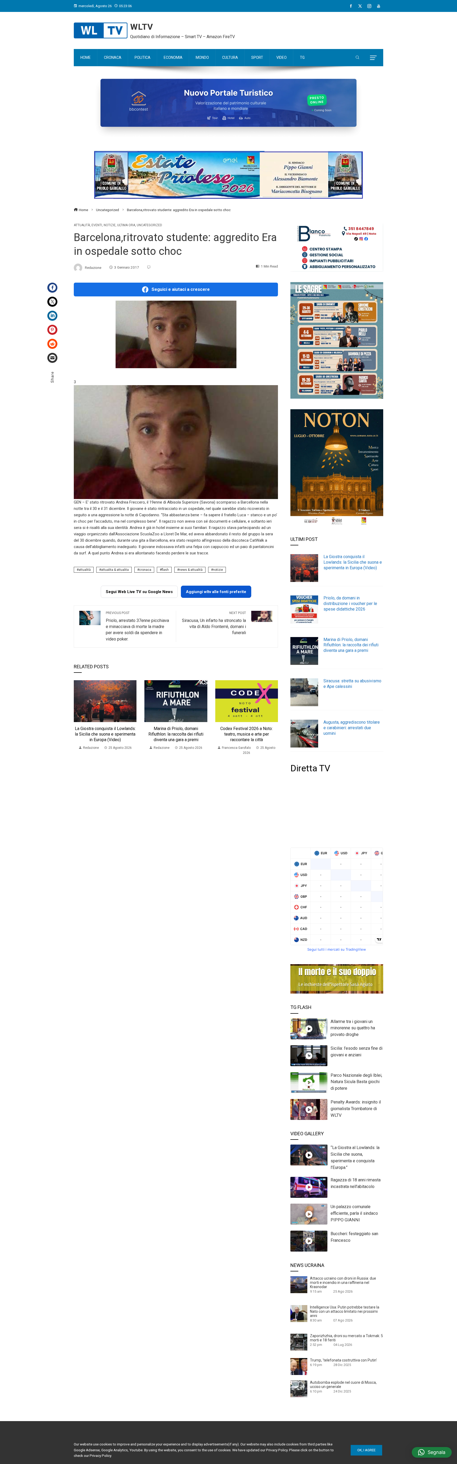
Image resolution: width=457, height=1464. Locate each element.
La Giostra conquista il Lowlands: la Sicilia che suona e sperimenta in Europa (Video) (105, 734)
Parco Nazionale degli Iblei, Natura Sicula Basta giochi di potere (356, 1082)
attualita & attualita (115, 570)
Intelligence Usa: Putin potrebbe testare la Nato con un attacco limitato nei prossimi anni (344, 1311)
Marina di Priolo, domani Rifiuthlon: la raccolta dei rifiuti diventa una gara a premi (175, 734)
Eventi (97, 225)
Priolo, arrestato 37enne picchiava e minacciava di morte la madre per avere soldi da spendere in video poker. (137, 626)
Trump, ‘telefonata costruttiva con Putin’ (343, 1360)
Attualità (82, 225)
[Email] (52, 358)
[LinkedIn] (52, 316)
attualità (85, 570)
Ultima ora (126, 225)
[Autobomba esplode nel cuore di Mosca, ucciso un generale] (298, 1388)
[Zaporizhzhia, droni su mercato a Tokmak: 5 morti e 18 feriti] (298, 1342)
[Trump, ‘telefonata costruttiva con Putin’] (298, 1366)
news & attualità (191, 570)
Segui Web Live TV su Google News (139, 591)
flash (165, 570)
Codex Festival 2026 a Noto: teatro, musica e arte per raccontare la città (246, 734)
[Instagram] (369, 6)
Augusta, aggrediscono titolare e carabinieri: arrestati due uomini (351, 728)
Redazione (93, 267)
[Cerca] (357, 58)
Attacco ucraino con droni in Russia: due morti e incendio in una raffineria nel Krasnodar (343, 1282)
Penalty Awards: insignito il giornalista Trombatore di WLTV (356, 1109)
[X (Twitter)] (360, 6)
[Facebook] (350, 6)
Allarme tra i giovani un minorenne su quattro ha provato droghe (353, 1028)
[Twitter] (52, 302)
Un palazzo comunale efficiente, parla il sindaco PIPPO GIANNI (354, 1213)
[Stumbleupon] (52, 344)
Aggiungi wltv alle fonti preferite (216, 591)
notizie (218, 570)
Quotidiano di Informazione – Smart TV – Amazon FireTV (182, 36)
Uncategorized (149, 225)
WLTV (141, 27)
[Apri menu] (373, 58)
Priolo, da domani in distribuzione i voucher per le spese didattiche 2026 (350, 603)
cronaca (145, 570)
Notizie (110, 225)
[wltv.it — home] (100, 30)
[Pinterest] (52, 330)
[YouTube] (378, 6)
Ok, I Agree (366, 1450)
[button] (432, 1452)
